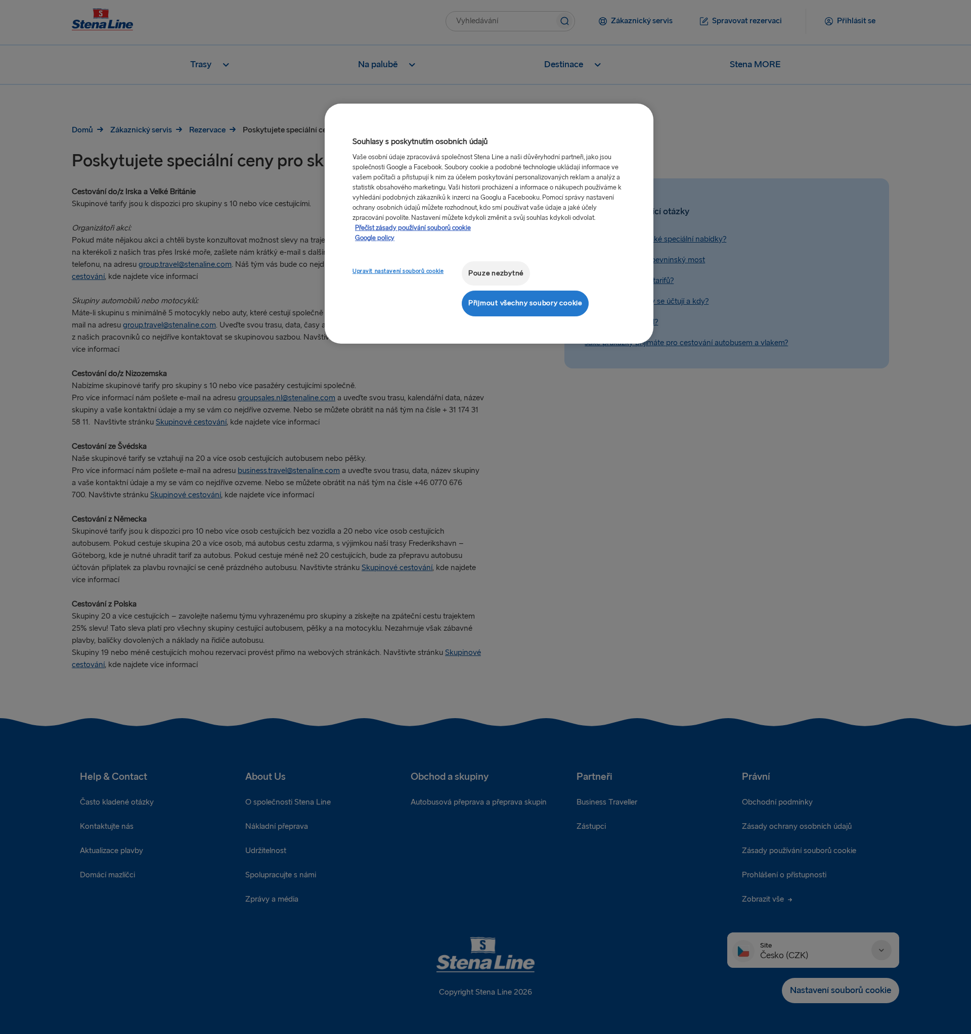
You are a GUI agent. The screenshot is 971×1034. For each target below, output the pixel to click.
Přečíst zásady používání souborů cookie (413, 228)
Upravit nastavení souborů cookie (398, 271)
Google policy (374, 238)
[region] (489, 224)
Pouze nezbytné (495, 273)
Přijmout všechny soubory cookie (525, 303)
